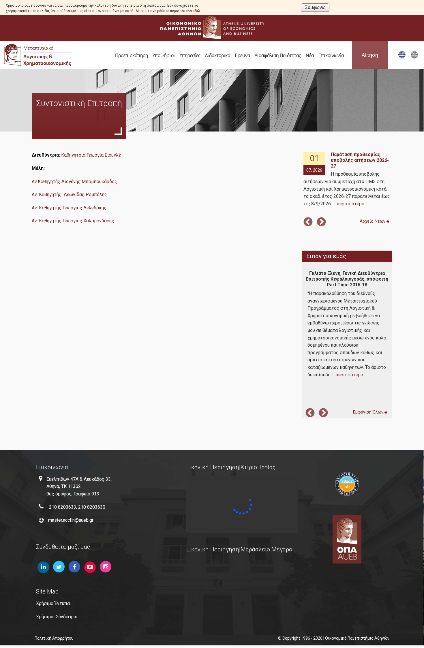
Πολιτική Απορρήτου (54, 638)
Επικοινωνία (331, 55)
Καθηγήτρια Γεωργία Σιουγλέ (91, 155)
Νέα (310, 55)
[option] (347, 179)
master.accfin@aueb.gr (70, 520)
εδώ (196, 11)
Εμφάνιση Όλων (368, 412)
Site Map (47, 591)
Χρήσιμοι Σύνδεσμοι (57, 616)
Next (321, 222)
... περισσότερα (348, 203)
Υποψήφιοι (164, 55)
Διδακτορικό (217, 55)
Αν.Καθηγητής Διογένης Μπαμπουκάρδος (74, 181)
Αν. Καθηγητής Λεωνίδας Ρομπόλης (69, 194)
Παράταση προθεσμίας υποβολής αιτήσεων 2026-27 (360, 160)
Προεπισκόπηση (131, 55)
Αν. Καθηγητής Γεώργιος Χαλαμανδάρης (73, 220)
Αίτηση (370, 55)
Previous (308, 222)
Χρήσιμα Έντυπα (53, 603)
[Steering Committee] (414, 57)
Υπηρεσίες (190, 55)
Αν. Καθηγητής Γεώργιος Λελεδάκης (69, 208)
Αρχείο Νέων (373, 221)
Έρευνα (242, 55)
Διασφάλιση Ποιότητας (278, 55)
